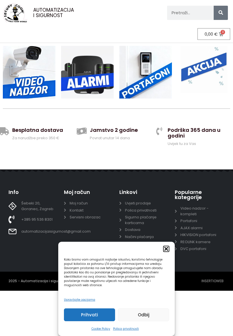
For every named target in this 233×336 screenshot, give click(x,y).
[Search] (221, 13)
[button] (166, 249)
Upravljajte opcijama (79, 300)
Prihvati (89, 315)
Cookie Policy (100, 329)
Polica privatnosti (126, 329)
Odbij (143, 315)
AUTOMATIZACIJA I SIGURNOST (53, 13)
